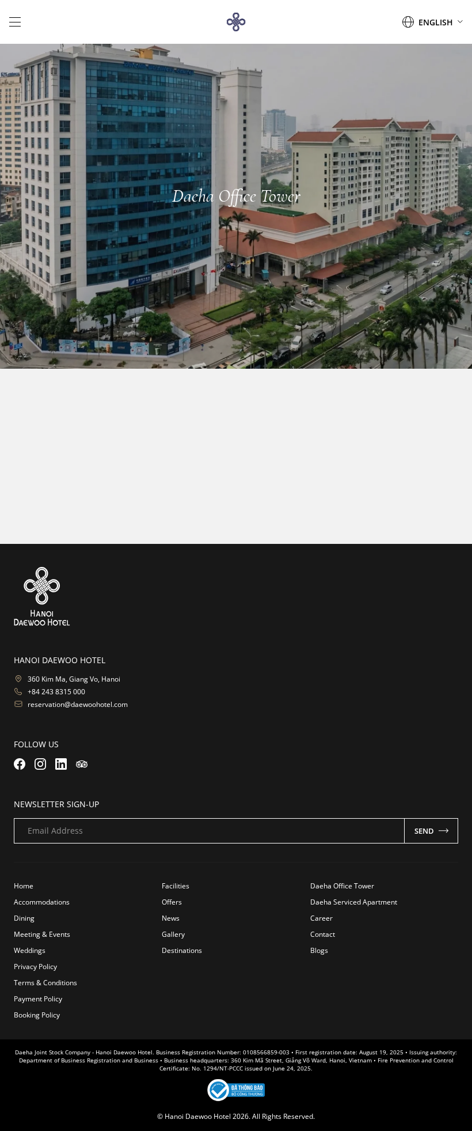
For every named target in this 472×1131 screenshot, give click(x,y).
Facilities (175, 886)
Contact (322, 934)
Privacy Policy (35, 966)
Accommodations (42, 902)
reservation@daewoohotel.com (78, 704)
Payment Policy (38, 999)
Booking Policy (37, 1015)
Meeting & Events (42, 934)
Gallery (173, 934)
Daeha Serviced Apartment (353, 902)
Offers (172, 902)
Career (321, 918)
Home (23, 886)
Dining (24, 918)
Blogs (319, 950)
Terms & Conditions (45, 983)
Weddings (29, 950)
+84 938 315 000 (359, 511)
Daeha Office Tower (342, 886)
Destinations (182, 950)
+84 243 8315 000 (56, 692)
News (171, 918)
